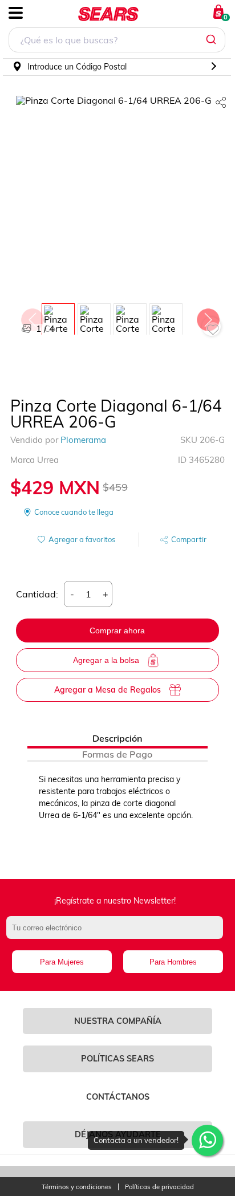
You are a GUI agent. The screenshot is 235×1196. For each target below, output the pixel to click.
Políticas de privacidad (159, 1187)
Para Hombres (173, 962)
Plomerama (83, 439)
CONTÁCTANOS (117, 1097)
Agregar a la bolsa (106, 660)
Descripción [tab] (117, 738)
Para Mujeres (62, 962)
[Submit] (212, 40)
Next (207, 317)
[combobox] (117, 41)
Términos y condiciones (77, 1187)
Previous (32, 317)
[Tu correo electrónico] (117, 933)
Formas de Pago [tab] (117, 754)
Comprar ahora (117, 630)
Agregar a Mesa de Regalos (107, 690)
